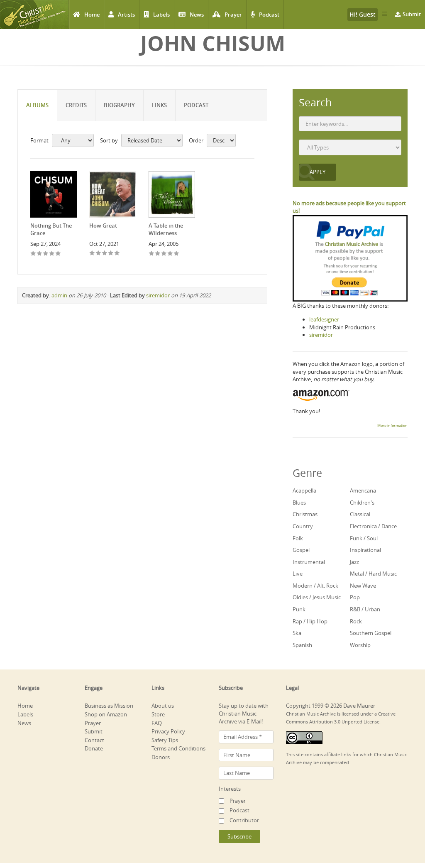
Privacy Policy (168, 731)
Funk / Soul (364, 538)
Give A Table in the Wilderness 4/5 (170, 254)
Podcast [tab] (196, 105)
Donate (94, 748)
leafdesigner (324, 319)
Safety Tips (164, 740)
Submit (412, 14)
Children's (362, 502)
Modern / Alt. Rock (315, 585)
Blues (299, 502)
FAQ (156, 723)
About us (162, 705)
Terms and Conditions (178, 748)
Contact (94, 740)
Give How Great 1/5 (92, 253)
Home (92, 14)
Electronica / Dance (373, 526)
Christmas (305, 514)
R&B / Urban (365, 609)
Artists (126, 14)
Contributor (244, 820)
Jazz (354, 562)
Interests (230, 788)
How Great (103, 225)
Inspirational (365, 550)
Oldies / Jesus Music (317, 597)
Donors (160, 757)
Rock (356, 621)
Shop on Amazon (106, 714)
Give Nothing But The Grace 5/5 (58, 254)
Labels (161, 14)
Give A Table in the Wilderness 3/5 (164, 254)
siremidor (158, 295)
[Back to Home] (34, 14)
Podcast (269, 14)
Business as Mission (109, 705)
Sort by (109, 140)
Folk (298, 538)
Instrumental (309, 562)
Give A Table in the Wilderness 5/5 (176, 254)
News (197, 14)
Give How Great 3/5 (105, 253)
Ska (297, 633)
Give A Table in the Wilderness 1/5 (152, 254)
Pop (355, 597)
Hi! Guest (362, 14)
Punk (299, 609)
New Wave (363, 585)
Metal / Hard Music (373, 573)
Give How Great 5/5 (117, 253)
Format (39, 140)
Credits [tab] (76, 105)
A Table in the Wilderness (166, 229)
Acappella (304, 490)
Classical (360, 514)
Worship (360, 645)
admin (59, 295)
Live (298, 573)
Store (158, 714)
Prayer (233, 14)
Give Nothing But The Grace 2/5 (40, 254)
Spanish (302, 645)
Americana (363, 490)
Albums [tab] (37, 105)
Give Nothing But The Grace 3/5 (46, 254)
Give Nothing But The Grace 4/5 (52, 254)
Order (196, 140)
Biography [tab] (119, 105)
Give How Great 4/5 (111, 253)
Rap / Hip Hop (310, 621)
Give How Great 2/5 (98, 253)
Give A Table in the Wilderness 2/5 (158, 254)
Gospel (301, 550)
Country (303, 526)
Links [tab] (159, 105)
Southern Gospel (370, 633)
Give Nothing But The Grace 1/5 (33, 254)
